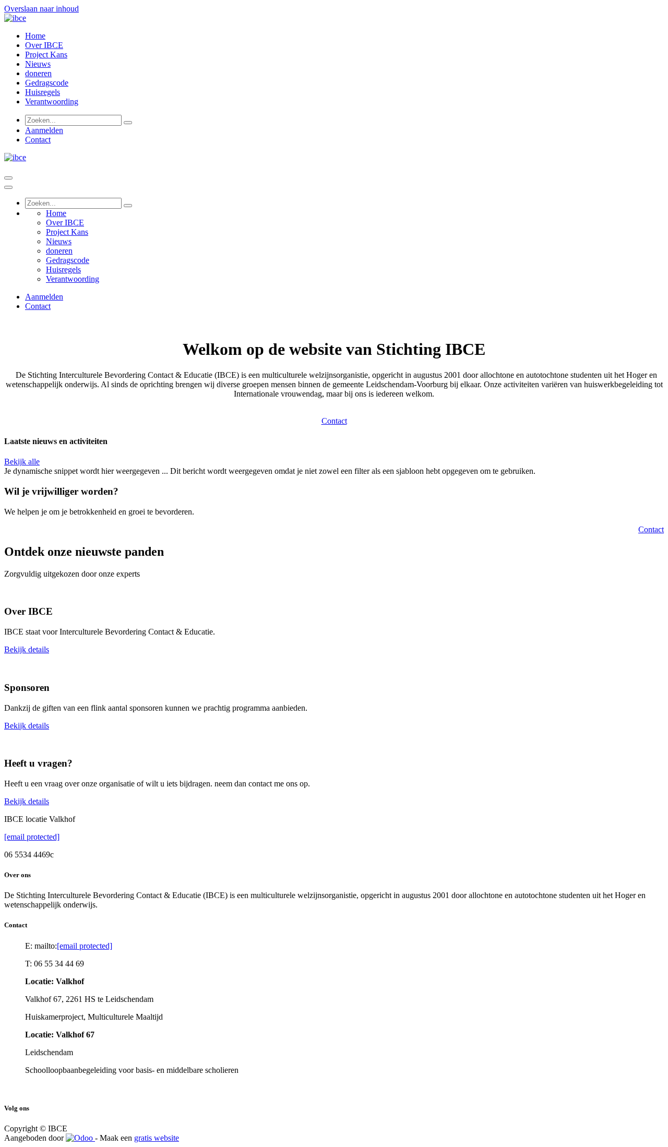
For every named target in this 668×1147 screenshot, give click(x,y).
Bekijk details (26, 649)
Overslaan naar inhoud (41, 8)
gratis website (156, 1137)
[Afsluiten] (8, 187)
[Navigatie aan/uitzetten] (8, 178)
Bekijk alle (22, 461)
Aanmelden (44, 130)
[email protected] (31, 836)
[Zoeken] (128, 122)
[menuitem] (35, 35)
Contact (38, 139)
